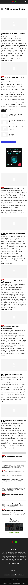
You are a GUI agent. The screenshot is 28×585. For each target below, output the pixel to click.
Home (2, 7)
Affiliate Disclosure (16, 579)
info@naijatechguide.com (16, 566)
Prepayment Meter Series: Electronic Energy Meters (14, 420)
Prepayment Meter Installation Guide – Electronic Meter (12, 281)
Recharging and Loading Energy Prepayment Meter (10, 327)
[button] (2, 2)
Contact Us (18, 581)
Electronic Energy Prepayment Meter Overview (12, 375)
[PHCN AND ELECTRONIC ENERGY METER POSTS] (14, 68)
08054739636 (16, 563)
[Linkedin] (12, 575)
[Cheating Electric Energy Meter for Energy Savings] (14, 223)
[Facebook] (5, 575)
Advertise (4, 579)
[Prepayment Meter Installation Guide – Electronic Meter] (4, 134)
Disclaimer (23, 579)
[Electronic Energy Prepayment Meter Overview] (4, 128)
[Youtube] (22, 575)
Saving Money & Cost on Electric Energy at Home (13, 34)
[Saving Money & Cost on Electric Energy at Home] (14, 24)
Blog (6, 7)
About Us (13, 581)
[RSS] (15, 575)
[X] (19, 575)
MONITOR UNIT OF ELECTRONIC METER (12, 188)
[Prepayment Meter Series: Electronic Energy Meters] (4, 122)
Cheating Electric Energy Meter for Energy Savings (13, 233)
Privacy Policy (9, 579)
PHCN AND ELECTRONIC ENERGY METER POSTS (13, 78)
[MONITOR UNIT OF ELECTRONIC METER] (14, 179)
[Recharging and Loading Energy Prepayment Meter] (4, 116)
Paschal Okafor (4, 60)
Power (2, 32)
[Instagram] (8, 575)
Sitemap (9, 581)
